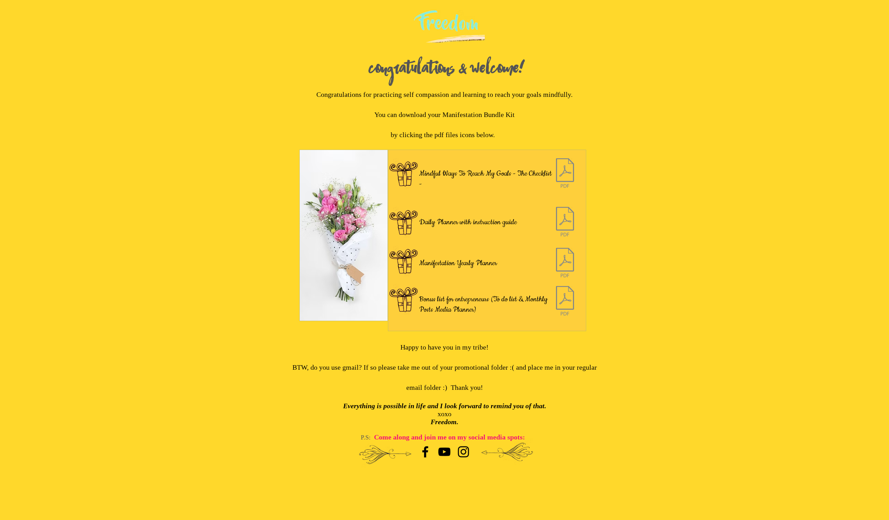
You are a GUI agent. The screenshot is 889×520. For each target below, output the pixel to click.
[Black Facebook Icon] (425, 451)
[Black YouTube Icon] (444, 451)
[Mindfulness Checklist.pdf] (565, 174)
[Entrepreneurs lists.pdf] (565, 301)
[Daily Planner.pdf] (565, 222)
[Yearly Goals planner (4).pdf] (565, 263)
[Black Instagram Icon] (463, 451)
